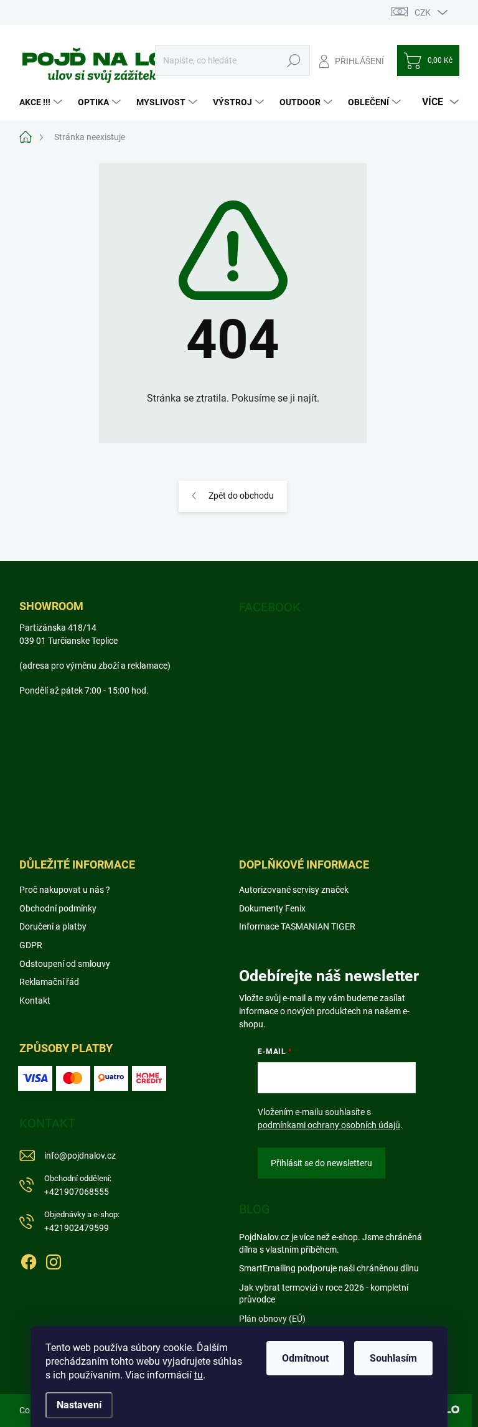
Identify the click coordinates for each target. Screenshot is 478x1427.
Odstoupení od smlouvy (64, 964)
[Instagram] (53, 1259)
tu (198, 1375)
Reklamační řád (49, 982)
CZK (423, 12)
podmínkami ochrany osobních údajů (329, 1125)
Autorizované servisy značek (294, 890)
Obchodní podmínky (57, 908)
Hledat (293, 60)
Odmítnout (305, 1358)
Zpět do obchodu (241, 496)
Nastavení (79, 1405)
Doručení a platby (53, 926)
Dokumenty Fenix (272, 908)
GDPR (30, 945)
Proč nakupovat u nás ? (64, 890)
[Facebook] (28, 1259)
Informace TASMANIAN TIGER (297, 926)
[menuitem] (42, 102)
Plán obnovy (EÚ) (272, 1319)
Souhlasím (393, 1358)
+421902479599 (82, 1221)
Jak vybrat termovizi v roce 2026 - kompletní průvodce (323, 1294)
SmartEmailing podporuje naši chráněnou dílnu (329, 1268)
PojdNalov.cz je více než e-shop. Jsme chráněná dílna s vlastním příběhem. (330, 1243)
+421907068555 (77, 1185)
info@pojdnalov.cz (80, 1156)
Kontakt (34, 1000)
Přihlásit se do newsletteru (321, 1163)
